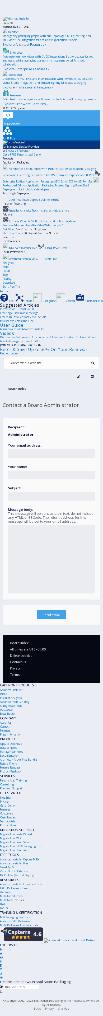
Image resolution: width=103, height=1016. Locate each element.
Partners (5, 730)
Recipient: (16, 427)
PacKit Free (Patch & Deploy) (17, 875)
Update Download (11, 744)
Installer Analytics (11, 698)
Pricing (7, 278)
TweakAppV (7, 867)
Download (9, 282)
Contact (5, 726)
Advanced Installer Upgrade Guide (21, 884)
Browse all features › (18, 150)
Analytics (8, 263)
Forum (7, 271)
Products (8, 158)
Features (8, 23)
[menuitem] (92, 376)
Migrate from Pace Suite (14, 850)
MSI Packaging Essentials (15, 917)
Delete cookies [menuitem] (21, 655)
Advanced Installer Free (14, 863)
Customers (6, 813)
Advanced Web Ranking (14, 702)
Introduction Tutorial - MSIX (17, 309)
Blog (5, 275)
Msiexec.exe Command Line (17, 321)
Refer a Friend (8, 763)
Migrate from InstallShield (16, 834)
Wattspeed (6, 709)
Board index (19, 643)
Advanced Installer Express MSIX (19, 859)
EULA (37, 1008)
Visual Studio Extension (14, 871)
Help (5, 267)
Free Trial (5, 797)
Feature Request (10, 767)
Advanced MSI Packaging (15, 921)
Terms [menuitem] (15, 674)
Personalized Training (13, 780)
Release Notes (8, 748)
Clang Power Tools (11, 706)
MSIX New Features (12, 900)
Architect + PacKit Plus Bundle (18, 759)
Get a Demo (7, 805)
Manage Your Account (13, 751)
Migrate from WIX (10, 838)
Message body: (20, 509)
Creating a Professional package (19, 313)
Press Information (10, 734)
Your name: (17, 466)
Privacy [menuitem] (15, 668)
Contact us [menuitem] (18, 662)
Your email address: (24, 445)
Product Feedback (10, 771)
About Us (5, 722)
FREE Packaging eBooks (14, 888)
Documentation (9, 755)
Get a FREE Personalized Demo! (22, 154)
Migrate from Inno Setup (15, 842)
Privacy (49, 1008)
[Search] (93, 363)
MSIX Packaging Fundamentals (19, 925)
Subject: (14, 488)
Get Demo (9, 229)
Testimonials (7, 821)
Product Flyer (8, 825)
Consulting (7, 784)
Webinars (5, 892)
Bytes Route (7, 713)
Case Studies (8, 817)
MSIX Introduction (11, 896)
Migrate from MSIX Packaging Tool (20, 846)
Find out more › (9, 353)
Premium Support (11, 788)
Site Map (63, 1008)
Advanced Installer (11, 690)
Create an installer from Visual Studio (23, 317)
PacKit (3, 694)
